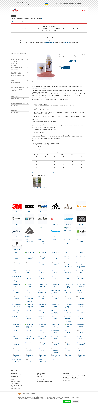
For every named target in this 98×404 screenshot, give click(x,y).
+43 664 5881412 (66, 378)
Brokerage (14, 110)
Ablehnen (75, 401)
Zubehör (13, 114)
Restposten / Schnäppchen (18, 103)
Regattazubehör (15, 69)
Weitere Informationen (23, 400)
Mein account (54, 8)
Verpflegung (14, 112)
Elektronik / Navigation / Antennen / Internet (17, 73)
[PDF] (82, 54)
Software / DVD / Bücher (17, 98)
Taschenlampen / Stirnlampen (15, 93)
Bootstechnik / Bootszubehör (15, 56)
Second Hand (14, 105)
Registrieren (61, 8)
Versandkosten (68, 64)
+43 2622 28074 (66, 42)
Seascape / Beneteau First (18, 75)
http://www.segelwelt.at (16, 388)
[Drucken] (84, 54)
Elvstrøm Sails (15, 77)
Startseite (14, 21)
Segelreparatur (15, 61)
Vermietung (14, 108)
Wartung (13, 65)
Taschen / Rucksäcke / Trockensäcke (17, 90)
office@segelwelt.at (49, 42)
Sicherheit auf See (16, 101)
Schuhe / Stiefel (15, 84)
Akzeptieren (67, 401)
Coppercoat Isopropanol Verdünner (39, 187)
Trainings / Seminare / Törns (18, 53)
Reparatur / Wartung (17, 59)
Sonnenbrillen (15, 96)
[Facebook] (86, 8)
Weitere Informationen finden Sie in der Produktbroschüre (45, 172)
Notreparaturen (15, 63)
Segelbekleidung (16, 82)
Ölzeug (13, 80)
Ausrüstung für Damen (17, 87)
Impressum (31, 400)
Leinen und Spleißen (16, 67)
